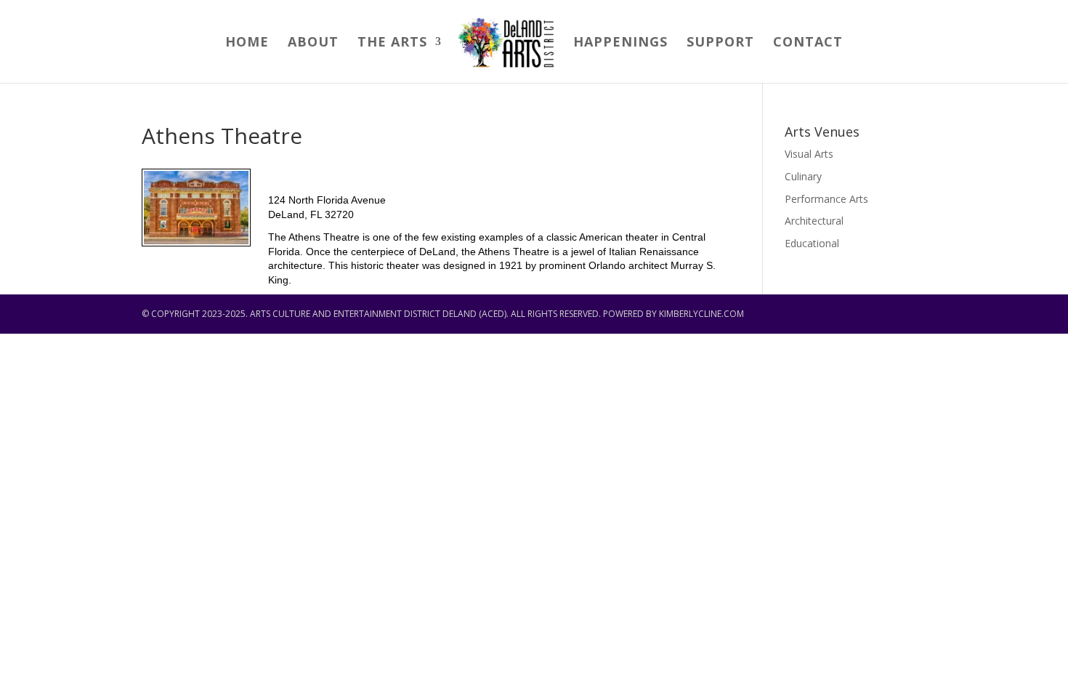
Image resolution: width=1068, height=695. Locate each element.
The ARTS (392, 43)
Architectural (814, 221)
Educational (812, 243)
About (313, 43)
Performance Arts (826, 199)
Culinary (803, 176)
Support (720, 43)
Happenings (620, 43)
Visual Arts (809, 154)
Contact (808, 43)
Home (247, 43)
